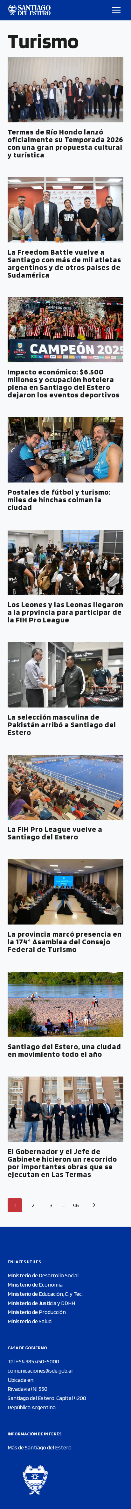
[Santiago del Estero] (29, 10)
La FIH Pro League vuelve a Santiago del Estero (55, 832)
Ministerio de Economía (35, 1284)
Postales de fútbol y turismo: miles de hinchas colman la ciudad (59, 499)
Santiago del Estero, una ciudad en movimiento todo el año (64, 1050)
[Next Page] (94, 1205)
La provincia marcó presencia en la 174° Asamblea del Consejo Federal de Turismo (65, 941)
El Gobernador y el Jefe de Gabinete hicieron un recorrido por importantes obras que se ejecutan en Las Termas (62, 1163)
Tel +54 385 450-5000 (33, 1361)
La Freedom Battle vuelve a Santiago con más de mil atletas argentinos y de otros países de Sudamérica (64, 263)
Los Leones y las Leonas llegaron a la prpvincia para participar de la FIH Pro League (65, 612)
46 (76, 1205)
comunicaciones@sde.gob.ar (40, 1370)
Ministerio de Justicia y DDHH (41, 1303)
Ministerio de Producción (37, 1312)
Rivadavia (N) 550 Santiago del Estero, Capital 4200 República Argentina (47, 1398)
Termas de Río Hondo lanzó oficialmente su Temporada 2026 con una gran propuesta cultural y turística (65, 143)
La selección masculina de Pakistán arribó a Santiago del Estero (62, 724)
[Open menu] (116, 10)
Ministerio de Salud (30, 1321)
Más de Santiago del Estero (40, 1447)
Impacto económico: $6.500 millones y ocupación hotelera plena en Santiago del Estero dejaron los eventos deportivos (64, 383)
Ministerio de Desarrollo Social (43, 1275)
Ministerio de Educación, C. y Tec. (45, 1293)
